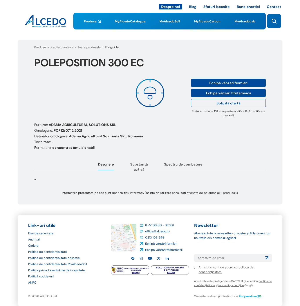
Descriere (106, 164)
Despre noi (170, 6)
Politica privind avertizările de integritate (56, 270)
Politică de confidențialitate (47, 252)
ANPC (32, 282)
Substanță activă (139, 167)
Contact (274, 6)
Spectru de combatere (183, 164)
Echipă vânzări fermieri (228, 83)
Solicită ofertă (228, 103)
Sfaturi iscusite (216, 6)
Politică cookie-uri (41, 276)
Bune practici (248, 6)
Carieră (33, 246)
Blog (192, 6)
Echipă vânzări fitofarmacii (228, 93)
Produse (90, 21)
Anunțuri (34, 239)
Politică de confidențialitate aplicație (54, 258)
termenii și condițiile (231, 285)
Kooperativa (248, 296)
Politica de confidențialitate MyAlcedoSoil (57, 264)
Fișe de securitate (40, 233)
